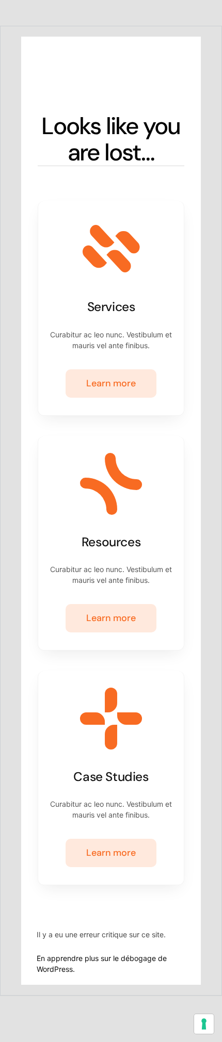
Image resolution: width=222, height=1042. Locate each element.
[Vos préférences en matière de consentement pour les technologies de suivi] (204, 1024)
